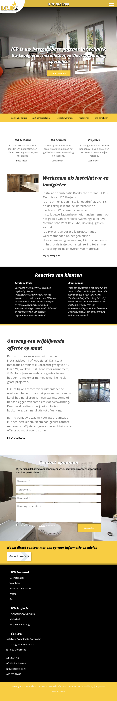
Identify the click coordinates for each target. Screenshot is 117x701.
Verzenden (89, 528)
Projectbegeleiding (20, 624)
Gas (12, 599)
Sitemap (72, 686)
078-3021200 (58, 3)
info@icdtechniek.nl (16, 663)
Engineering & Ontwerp (22, 613)
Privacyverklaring (85, 686)
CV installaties (17, 577)
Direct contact (59, 73)
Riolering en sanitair (20, 588)
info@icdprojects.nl (16, 668)
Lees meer (21, 160)
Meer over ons (51, 256)
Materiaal (15, 619)
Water (13, 593)
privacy (42, 525)
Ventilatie (15, 583)
